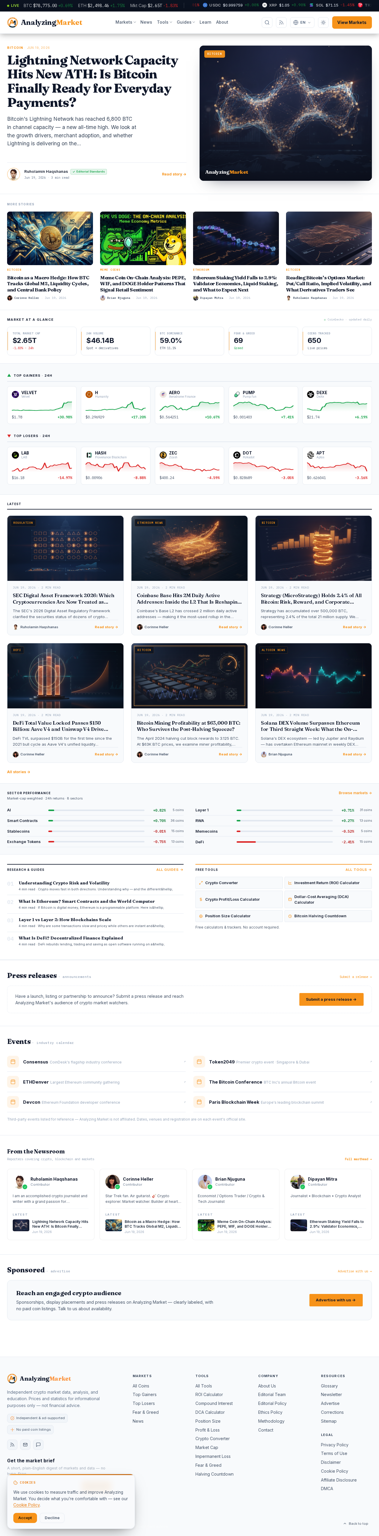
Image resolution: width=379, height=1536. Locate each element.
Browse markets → (355, 793)
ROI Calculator (209, 1394)
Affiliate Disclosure (339, 1479)
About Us (267, 1385)
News (146, 22)
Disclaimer (331, 1462)
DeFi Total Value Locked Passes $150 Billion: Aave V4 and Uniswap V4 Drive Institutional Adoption (58, 729)
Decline (52, 1517)
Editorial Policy (272, 1403)
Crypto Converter (221, 883)
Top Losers (144, 1403)
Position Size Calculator (227, 916)
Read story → (174, 174)
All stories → (18, 772)
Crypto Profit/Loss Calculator (232, 899)
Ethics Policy (270, 1412)
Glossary (329, 1385)
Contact (265, 1429)
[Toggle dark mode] (323, 22)
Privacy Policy (335, 1444)
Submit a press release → (331, 999)
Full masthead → (358, 1159)
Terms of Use (334, 1453)
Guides (184, 22)
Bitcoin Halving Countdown (320, 916)
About (222, 22)
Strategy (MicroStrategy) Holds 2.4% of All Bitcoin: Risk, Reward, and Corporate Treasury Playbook (311, 601)
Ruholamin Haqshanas (46, 171)
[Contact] (38, 1445)
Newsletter (331, 1394)
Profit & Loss (207, 1429)
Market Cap (206, 1447)
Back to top (358, 1524)
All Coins (141, 1385)
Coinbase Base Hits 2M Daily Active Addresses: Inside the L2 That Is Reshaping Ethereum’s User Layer (188, 601)
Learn (205, 22)
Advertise (330, 1403)
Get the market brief (31, 1461)
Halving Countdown (214, 1474)
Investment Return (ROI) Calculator (326, 883)
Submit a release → (356, 977)
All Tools (203, 1385)
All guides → (170, 870)
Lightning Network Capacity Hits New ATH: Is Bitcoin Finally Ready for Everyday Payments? (92, 81)
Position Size (208, 1421)
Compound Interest (214, 1403)
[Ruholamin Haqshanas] (13, 174)
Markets (123, 22)
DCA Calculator (210, 1412)
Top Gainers (145, 1394)
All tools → (359, 870)
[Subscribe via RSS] (281, 22)
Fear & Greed (146, 1412)
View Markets (352, 22)
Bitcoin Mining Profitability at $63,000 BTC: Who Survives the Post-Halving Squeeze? (188, 726)
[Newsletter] (25, 1445)
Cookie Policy (334, 1471)
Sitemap (329, 1421)
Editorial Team (272, 1394)
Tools (162, 22)
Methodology (271, 1421)
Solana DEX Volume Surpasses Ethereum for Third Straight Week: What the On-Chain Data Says (310, 729)
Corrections (332, 1412)
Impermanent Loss (213, 1456)
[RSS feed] (12, 1445)
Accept (25, 1517)
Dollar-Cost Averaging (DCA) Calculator (321, 899)
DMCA (327, 1488)
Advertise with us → (355, 1271)
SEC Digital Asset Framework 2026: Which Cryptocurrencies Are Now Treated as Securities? (63, 601)
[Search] (267, 22)
